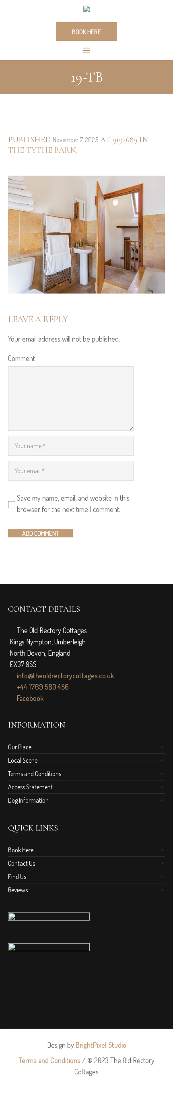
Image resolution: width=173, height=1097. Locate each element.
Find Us (17, 877)
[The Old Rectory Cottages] (86, 10)
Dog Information (28, 800)
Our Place (19, 747)
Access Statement (30, 787)
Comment (21, 358)
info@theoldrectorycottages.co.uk (64, 675)
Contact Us (21, 863)
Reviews (18, 890)
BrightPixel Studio (101, 1044)
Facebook (29, 698)
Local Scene (22, 760)
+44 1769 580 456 (42, 686)
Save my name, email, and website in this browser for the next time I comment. (73, 503)
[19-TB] (86, 235)
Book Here (20, 850)
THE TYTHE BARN (42, 150)
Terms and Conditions (34, 774)
